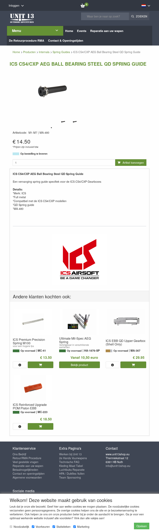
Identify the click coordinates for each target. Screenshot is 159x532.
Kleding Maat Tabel (71, 466)
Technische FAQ (69, 462)
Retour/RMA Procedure (27, 458)
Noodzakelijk (21, 527)
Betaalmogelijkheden (25, 470)
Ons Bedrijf (19, 454)
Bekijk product (79, 365)
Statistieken (63, 527)
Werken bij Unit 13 (70, 454)
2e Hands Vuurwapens (73, 458)
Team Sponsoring (70, 477)
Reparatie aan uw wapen (28, 466)
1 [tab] (51, 128)
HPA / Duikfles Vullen (72, 473)
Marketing (83, 527)
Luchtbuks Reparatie (72, 470)
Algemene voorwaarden (27, 477)
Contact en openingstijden (29, 473)
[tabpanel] (63, 122)
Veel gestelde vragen (25, 462)
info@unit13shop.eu (118, 466)
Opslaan (142, 526)
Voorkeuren (43, 527)
